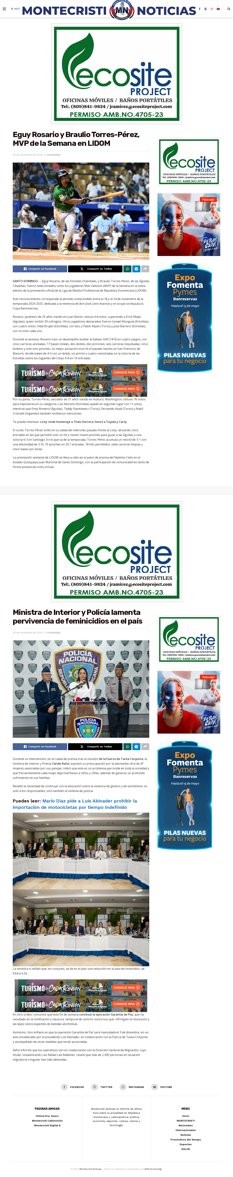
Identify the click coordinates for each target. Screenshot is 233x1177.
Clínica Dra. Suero (47, 1115)
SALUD (185, 1149)
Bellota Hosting (153, 1169)
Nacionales (186, 1125)
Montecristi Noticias (90, 1169)
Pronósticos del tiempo (186, 1139)
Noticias (186, 1134)
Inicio (185, 1115)
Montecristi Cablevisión (47, 1120)
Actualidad (53, 154)
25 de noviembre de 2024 (28, 154)
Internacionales (186, 1130)
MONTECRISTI (186, 1120)
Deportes (186, 1144)
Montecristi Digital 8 (47, 1125)
